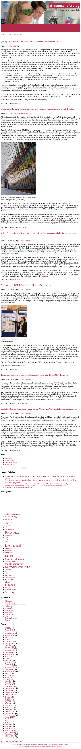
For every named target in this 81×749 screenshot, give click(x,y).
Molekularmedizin (14, 564)
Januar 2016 (9, 730)
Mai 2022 (8, 628)
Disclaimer (48, 746)
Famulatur (7, 527)
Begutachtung (8, 522)
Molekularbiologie (15, 559)
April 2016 (8, 724)
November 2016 (10, 711)
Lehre (9, 555)
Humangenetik (8, 543)
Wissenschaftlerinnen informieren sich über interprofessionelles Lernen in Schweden (37, 109)
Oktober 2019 (9, 653)
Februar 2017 (9, 706)
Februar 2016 (9, 728)
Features (21, 746)
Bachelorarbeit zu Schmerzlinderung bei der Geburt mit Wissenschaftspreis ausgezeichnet (39, 409)
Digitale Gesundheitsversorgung (15, 605)
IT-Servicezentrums (41, 744)
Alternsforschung (12, 514)
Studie (8, 582)
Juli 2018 (8, 675)
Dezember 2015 (10, 732)
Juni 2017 (8, 698)
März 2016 (8, 726)
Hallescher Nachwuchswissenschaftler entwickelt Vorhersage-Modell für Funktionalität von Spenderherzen (40, 484)
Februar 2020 (9, 647)
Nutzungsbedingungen (28, 746)
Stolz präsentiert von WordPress (11, 741)
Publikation (9, 614)
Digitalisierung (8, 526)
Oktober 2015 (9, 736)
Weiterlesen (56, 224)
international (13, 545)
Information (9, 608)
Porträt (6, 571)
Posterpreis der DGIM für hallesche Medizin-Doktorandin (26, 285)
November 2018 (10, 668)
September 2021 (10, 635)
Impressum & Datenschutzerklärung (17, 28)
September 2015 (10, 738)
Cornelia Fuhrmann (25, 113)
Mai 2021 (8, 639)
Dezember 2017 (10, 687)
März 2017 (8, 704)
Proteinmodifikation (10, 577)
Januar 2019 (9, 664)
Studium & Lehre (20, 227)
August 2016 (9, 717)
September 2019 (10, 654)
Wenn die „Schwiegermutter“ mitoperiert (18, 488)
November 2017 (10, 688)
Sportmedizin (10, 580)
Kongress (8, 548)
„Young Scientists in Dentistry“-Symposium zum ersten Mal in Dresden (32, 41)
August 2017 (9, 694)
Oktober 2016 (9, 713)
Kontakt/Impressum (40, 746)
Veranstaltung (10, 587)
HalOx (6, 541)
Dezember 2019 (10, 649)
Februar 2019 (9, 662)
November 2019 (10, 651)
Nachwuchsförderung (17, 566)
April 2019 (8, 660)
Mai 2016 (8, 723)
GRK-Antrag (8, 539)
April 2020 (8, 645)
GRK (6, 537)
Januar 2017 (9, 707)
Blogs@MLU (22, 744)
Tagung (24, 403)
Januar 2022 (9, 630)
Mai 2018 (8, 679)
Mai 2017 (8, 700)
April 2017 (8, 702)
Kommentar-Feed (11, 462)
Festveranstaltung (9, 529)
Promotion (9, 575)
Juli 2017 (8, 696)
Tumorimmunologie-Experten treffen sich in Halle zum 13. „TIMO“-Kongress (34, 375)
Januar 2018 (9, 685)
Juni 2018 (8, 677)
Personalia (8, 612)
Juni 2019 (8, 656)
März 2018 (8, 683)
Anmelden (8, 458)
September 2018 (10, 671)
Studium (10, 584)
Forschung (17, 403)
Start (6, 26)
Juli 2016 (8, 719)
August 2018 (9, 673)
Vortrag (9, 592)
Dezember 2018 (10, 666)
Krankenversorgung (10, 550)
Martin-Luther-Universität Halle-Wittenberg (58, 744)
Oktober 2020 (9, 643)
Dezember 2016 (10, 709)
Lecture (8, 552)
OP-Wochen (8, 569)
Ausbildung (11, 516)
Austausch (10, 519)
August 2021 (9, 637)
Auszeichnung (10, 603)
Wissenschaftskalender (12, 30)
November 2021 (10, 634)
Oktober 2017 (9, 690)
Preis (6, 573)
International (9, 610)
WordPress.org (10, 464)
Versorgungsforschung (11, 589)
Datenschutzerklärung (57, 746)
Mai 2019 (8, 658)
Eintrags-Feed (9, 460)
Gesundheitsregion (9, 535)
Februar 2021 (9, 641)
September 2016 (10, 715)
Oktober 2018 (9, 670)
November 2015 (10, 734)
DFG (7, 524)
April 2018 (8, 681)
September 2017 (10, 692)
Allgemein (17, 103)
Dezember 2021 (10, 632)
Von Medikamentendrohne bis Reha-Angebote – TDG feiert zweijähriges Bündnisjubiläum (35, 486)
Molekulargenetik (11, 561)
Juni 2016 (8, 721)
